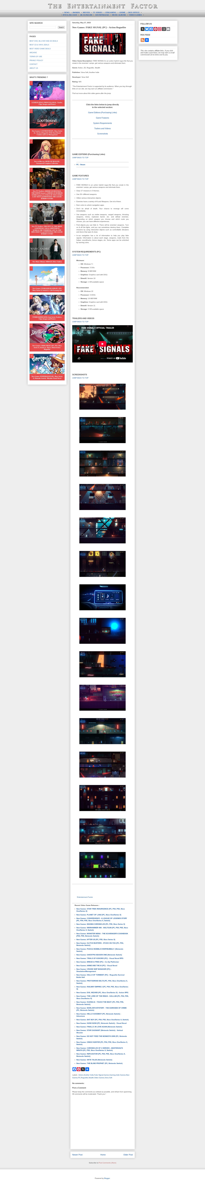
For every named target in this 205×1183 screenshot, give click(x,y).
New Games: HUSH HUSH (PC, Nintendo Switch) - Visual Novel (101, 1023)
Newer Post (77, 1155)
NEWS (66, 12)
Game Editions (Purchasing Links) (102, 113)
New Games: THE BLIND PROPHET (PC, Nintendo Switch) (99, 1063)
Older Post (128, 1155)
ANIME (122, 12)
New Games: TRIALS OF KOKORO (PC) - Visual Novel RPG (99, 958)
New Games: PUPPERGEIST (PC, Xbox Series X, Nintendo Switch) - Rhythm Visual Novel (47, 377)
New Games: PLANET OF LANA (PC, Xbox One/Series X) (98, 915)
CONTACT (33, 64)
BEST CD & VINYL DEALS (39, 45)
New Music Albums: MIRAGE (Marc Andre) (47, 262)
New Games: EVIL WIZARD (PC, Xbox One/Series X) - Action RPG (102, 992)
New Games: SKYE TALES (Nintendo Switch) (94, 1060)
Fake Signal (98, 1075)
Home (103, 1155)
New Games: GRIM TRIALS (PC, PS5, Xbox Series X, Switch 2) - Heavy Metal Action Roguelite (47, 347)
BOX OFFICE (134, 12)
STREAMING (110, 12)
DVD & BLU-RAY (70, 15)
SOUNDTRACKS (102, 15)
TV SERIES (97, 12)
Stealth (91, 1078)
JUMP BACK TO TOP (80, 158)
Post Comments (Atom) (107, 1163)
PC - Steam (80, 164)
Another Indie (89, 1075)
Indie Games (121, 1075)
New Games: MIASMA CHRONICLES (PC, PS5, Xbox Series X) (100, 924)
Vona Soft (108, 1078)
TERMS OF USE (36, 56)
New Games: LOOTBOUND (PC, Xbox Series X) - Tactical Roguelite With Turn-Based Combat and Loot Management (47, 133)
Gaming (112, 1075)
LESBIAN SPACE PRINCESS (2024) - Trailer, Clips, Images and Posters (47, 103)
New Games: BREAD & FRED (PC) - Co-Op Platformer (97, 962)
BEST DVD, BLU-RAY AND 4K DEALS (44, 41)
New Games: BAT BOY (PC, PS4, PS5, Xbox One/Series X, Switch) (102, 1020)
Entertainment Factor (85, 897)
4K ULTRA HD (86, 15)
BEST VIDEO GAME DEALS (40, 49)
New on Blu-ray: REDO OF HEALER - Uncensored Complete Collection (47, 162)
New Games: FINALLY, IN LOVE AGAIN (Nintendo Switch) (99, 1027)
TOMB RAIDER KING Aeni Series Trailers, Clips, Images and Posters (47, 318)
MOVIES (86, 12)
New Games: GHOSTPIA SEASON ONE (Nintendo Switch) (99, 955)
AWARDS (76, 12)
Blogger (107, 1178)
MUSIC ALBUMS (119, 15)
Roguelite (84, 1078)
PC (79, 1078)
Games (106, 1075)
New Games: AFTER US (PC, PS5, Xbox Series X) (95, 939)
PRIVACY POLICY (36, 60)
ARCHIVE (33, 53)
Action (81, 1075)
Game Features (102, 118)
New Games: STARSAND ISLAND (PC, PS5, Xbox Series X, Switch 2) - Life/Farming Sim (47, 289)
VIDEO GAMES (135, 15)
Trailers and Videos (102, 128)
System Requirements (102, 123)
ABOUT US (34, 68)
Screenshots (102, 134)
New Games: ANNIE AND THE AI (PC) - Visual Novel (96, 965)
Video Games (99, 1078)
